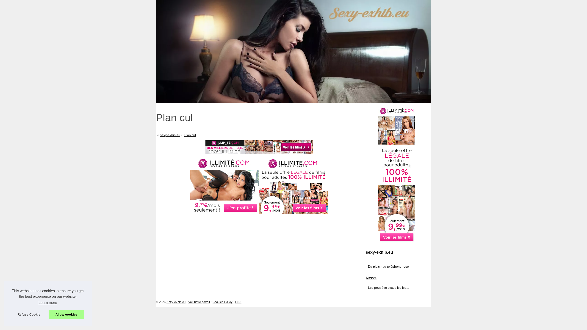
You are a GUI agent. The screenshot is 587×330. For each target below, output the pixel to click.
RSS (238, 302)
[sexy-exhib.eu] (293, 51)
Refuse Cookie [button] (28, 314)
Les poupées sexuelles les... (388, 287)
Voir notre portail (199, 302)
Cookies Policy (223, 302)
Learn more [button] (48, 303)
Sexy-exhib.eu (176, 302)
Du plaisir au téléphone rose (388, 266)
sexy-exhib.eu (170, 135)
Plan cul (190, 135)
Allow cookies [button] (66, 314)
